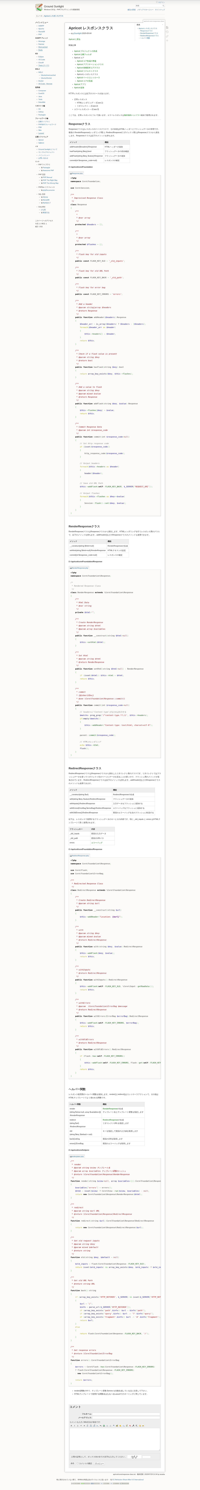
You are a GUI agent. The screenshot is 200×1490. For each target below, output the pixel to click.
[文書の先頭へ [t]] (167, 40)
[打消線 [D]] (84, 1425)
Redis (40, 50)
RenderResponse (110, 1109)
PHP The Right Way (50, 180)
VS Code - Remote (45, 84)
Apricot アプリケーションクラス (90, 64)
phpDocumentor (49, 190)
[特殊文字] (123, 1425)
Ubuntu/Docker (46, 78)
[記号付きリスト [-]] (107, 1425)
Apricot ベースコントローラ (88, 78)
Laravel (41, 133)
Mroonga (41, 41)
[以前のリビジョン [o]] (167, 32)
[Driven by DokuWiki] (124, 1483)
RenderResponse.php (80, 568)
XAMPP (41, 26)
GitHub (41, 112)
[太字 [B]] (71, 1425)
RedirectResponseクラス (149, 36)
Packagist (41, 115)
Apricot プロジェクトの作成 (85, 51)
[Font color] (130, 1425)
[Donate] (85, 1483)
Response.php (77, 173)
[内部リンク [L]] (100, 1425)
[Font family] (136, 1425)
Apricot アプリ (80, 84)
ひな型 (43, 210)
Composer (42, 90)
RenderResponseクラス (149, 33)
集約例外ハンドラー (132, 115)
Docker (41, 81)
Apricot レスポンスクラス (53, 16)
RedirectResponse (110, 1120)
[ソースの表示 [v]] (167, 27)
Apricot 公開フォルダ (83, 54)
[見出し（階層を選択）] (97, 1425)
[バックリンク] (167, 36)
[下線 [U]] (77, 1425)
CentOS (41, 93)
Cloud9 (41, 62)
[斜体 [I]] (74, 1425)
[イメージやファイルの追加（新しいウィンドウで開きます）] (117, 1425)
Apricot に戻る (74, 39)
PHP (40, 34)
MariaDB (41, 31)
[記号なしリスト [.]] (110, 1425)
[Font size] (133, 1425)
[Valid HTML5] (104, 1483)
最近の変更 (132, 10)
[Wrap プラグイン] (139, 1425)
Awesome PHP (48, 170)
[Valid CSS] (114, 1483)
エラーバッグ (96, 843)
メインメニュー (44, 155)
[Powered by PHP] (95, 1483)
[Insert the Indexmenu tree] (143, 1425)
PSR (40, 127)
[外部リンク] (104, 1425)
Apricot (41, 140)
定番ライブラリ (44, 121)
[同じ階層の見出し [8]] (87, 1425)
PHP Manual (47, 177)
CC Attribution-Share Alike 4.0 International (128, 1480)
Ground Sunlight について (47, 149)
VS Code (41, 59)
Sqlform (41, 143)
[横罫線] (113, 1425)
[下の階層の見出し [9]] (90, 1425)
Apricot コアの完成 (84, 81)
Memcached (42, 47)
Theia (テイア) (43, 65)
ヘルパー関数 (145, 38)
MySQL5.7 (47, 203)
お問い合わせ (43, 158)
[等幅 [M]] (81, 1425)
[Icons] (126, 1425)
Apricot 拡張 (79, 88)
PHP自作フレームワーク (47, 124)
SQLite (45, 197)
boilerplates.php (78, 1156)
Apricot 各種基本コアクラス (88, 68)
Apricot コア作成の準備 (86, 61)
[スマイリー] (120, 1425)
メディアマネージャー (145, 10)
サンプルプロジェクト (46, 152)
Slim (40, 130)
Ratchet (41, 44)
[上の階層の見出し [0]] (94, 1425)
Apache (41, 29)
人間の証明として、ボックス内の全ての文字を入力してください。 (99, 1457)
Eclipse (41, 57)
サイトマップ (160, 10)
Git (39, 109)
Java (40, 96)
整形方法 (46, 212)
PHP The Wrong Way (50, 183)
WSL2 (40, 72)
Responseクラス (146, 31)
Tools (40, 99)
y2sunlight (77, 33)
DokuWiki (41, 102)
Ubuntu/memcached (48, 75)
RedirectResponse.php (80, 856)
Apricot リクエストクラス (87, 71)
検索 (164, 5)
